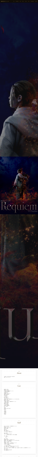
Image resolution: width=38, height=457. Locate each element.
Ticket (23, 1)
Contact (36, 1)
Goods (26, 1)
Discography (32, 1)
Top (13, 1)
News (28, 1)
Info (20, 1)
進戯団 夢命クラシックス (5, 1)
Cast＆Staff (17, 1)
